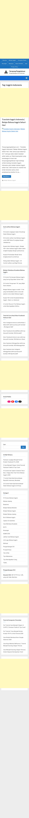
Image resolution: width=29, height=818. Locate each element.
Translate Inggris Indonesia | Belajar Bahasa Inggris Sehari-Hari (14, 122)
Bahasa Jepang (7, 501)
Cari (4, 444)
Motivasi (5, 543)
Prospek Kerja (7, 550)
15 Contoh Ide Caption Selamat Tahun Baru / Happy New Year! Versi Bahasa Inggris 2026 (14, 473)
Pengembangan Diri (9, 546)
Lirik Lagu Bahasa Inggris (10, 540)
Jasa (26, 63)
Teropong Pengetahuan (17, 71)
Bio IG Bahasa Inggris (9, 517)
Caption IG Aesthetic (9, 520)
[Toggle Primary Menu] (26, 78)
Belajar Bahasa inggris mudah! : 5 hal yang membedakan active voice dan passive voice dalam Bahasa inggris (13, 292)
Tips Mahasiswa (7, 556)
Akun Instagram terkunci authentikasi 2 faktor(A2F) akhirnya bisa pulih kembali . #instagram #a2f (14, 325)
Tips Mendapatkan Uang (10, 559)
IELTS (4, 527)
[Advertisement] (14, 14)
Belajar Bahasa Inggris (10, 180)
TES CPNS (6, 553)
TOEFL (5, 563)
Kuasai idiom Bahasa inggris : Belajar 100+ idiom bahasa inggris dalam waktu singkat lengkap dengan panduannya (14, 248)
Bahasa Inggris (12, 60)
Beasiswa (11, 63)
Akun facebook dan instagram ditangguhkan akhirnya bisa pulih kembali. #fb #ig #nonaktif (12, 351)
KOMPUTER (6, 533)
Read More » (7, 177)
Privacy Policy (14, 66)
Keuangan (4, 63)
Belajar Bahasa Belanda (10, 507)
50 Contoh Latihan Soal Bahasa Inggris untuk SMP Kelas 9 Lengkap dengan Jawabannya (14, 240)
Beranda (5, 60)
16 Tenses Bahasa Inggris (10, 498)
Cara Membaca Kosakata (10, 524)
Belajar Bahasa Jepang (9, 514)
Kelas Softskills (19, 63)
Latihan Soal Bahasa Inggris (11, 537)
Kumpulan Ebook (22, 60)
